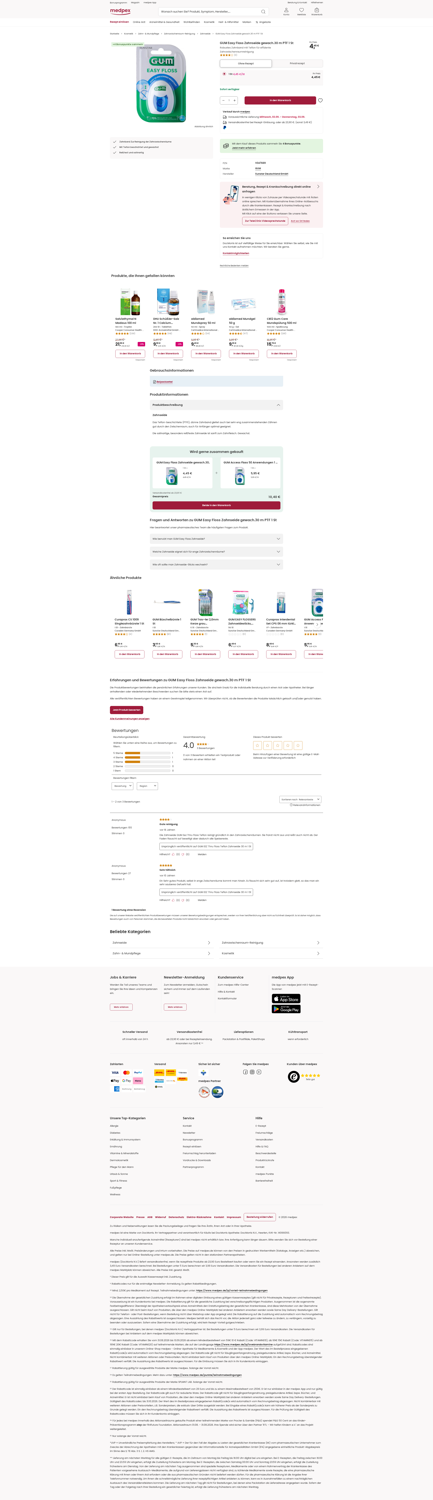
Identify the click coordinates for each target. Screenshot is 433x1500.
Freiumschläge (264, 1132)
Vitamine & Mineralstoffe (124, 1153)
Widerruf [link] (160, 1217)
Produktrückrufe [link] (265, 1160)
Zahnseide (205, 33)
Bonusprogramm (193, 1139)
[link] (204, 1092)
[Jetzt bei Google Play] (296, 1009)
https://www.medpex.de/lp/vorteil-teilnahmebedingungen (232, 1290)
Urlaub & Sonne (119, 1174)
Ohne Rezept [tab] (246, 63)
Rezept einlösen (192, 1146)
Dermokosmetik (119, 1160)
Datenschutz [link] (176, 1217)
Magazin (135, 2)
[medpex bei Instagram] (252, 1072)
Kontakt (187, 1126)
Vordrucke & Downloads (197, 1160)
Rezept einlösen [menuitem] (119, 22)
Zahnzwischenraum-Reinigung (179, 33)
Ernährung (116, 1146)
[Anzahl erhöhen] (235, 100)
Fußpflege (116, 1187)
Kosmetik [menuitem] (209, 22)
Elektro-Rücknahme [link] (199, 1217)
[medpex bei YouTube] (259, 1072)
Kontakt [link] (260, 1167)
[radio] (224, 74)
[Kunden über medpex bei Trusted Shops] (305, 1077)
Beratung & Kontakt (297, 2)
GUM (258, 168)
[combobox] (213, 11)
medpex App (150, 2)
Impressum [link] (234, 1217)
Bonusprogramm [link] (118, 2)
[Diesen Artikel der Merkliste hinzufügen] (320, 100)
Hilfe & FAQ (262, 1146)
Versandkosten (264, 1139)
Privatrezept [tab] (297, 63)
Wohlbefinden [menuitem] (192, 22)
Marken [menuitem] (247, 22)
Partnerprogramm (193, 1167)
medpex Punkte (265, 1174)
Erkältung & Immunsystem (125, 1139)
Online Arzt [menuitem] (139, 22)
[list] (161, 83)
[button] (265, 221)
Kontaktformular (227, 998)
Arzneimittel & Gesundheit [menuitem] (164, 22)
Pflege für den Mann (122, 1167)
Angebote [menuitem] (265, 22)
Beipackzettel (165, 382)
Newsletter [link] (189, 1132)
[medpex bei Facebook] (245, 1072)
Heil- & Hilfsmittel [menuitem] (228, 22)
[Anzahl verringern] (223, 100)
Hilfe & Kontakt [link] (226, 991)
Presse (140, 1217)
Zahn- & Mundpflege (148, 33)
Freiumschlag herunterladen (199, 1153)
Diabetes (115, 1132)
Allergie (114, 1126)
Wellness (115, 1194)
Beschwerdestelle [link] (266, 1153)
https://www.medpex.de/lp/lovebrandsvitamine (243, 1344)
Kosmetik (128, 33)
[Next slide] (317, 624)
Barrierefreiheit (264, 1180)
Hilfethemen (317, 2)
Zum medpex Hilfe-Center (233, 984)
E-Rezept (261, 1126)
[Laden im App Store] (296, 998)
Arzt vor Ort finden (300, 221)
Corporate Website (122, 1217)
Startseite (114, 33)
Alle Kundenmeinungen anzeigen (130, 719)
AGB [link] (149, 1217)
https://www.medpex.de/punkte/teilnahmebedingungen (207, 1375)
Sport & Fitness (118, 1180)
